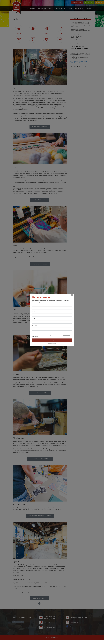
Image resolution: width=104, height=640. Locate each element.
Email (33, 304)
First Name (35, 311)
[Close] (72, 295)
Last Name (34, 318)
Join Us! (52, 340)
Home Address (36, 325)
